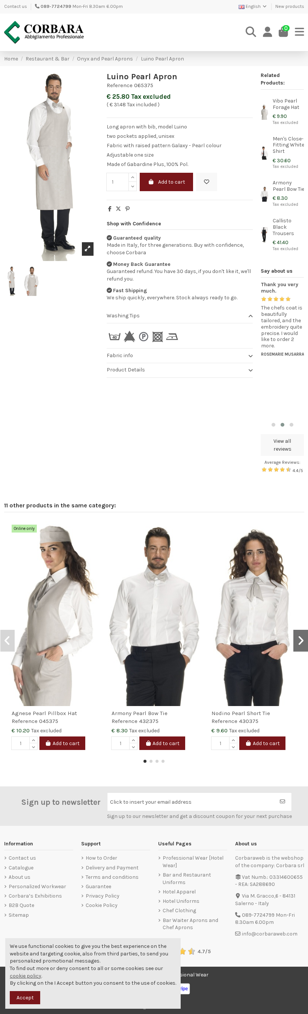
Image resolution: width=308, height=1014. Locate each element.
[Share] (110, 209)
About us (19, 877)
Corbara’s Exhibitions (35, 896)
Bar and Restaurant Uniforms (187, 879)
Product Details (126, 370)
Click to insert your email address (151, 802)
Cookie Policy (102, 905)
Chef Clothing (179, 910)
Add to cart (171, 182)
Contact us (15, 6)
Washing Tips (123, 315)
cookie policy (25, 976)
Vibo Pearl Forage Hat (286, 104)
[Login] (268, 32)
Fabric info (120, 355)
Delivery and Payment (112, 868)
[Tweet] (118, 209)
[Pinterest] (127, 209)
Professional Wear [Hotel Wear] (193, 862)
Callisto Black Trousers (283, 227)
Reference (120, 85)
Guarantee (98, 886)
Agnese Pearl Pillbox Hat (44, 713)
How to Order (101, 858)
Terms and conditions (112, 877)
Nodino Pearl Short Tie (240, 713)
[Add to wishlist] (206, 182)
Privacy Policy (102, 896)
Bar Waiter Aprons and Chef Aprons (190, 924)
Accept (25, 997)
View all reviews (282, 445)
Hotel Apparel (179, 892)
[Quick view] (94, 545)
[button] (273, 425)
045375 (48, 721)
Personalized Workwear (37, 886)
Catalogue (21, 868)
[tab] (180, 316)
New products (289, 6)
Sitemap (19, 915)
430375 (248, 721)
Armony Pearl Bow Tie (288, 186)
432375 (149, 721)
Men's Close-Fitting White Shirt (288, 145)
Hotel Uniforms (181, 901)
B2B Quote (21, 905)
